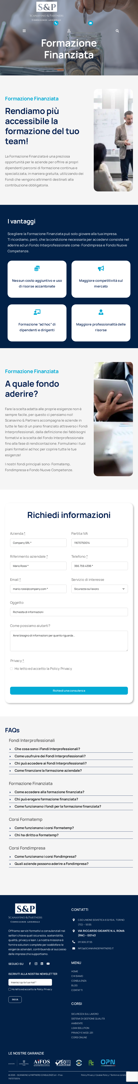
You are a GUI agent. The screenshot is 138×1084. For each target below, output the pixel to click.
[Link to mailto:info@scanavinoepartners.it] (90, 23)
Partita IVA (79, 533)
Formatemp (60, 464)
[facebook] (30, 963)
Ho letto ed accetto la (43, 668)
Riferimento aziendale (29, 556)
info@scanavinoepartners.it (96, 948)
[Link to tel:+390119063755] (56, 23)
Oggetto (17, 602)
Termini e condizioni (120, 1075)
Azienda (18, 533)
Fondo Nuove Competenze (50, 470)
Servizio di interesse (87, 579)
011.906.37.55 (85, 942)
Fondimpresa (15, 470)
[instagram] (36, 963)
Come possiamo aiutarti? (30, 625)
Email (15, 579)
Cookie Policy (102, 1075)
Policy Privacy (61, 668)
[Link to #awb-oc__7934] (117, 30)
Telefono (79, 556)
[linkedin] (42, 963)
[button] (71, 748)
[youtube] (48, 963)
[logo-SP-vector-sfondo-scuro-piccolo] (46, 3)
